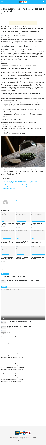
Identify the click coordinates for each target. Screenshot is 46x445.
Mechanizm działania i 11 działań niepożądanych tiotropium (21, 225)
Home (2, 6)
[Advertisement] (23, 17)
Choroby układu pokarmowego (38, 221)
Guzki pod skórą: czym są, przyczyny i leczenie (22, 258)
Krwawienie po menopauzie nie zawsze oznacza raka (38, 241)
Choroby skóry (5, 254)
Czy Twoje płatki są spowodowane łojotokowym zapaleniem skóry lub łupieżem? (23, 280)
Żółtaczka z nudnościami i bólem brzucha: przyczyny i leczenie (37, 225)
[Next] (24, 265)
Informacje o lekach (21, 221)
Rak (3, 221)
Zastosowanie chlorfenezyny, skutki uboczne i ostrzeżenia (14, 276)
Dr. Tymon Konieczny (6, 13)
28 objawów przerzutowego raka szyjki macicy (7, 224)
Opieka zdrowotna (7, 6)
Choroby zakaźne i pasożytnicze (35, 254)
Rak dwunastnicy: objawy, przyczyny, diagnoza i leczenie (22, 241)
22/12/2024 (14, 13)
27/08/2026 (3, 226)
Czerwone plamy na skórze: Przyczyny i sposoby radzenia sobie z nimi (7, 258)
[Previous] (22, 265)
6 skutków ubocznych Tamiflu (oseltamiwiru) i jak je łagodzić (8, 241)
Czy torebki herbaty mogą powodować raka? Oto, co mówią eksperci (17, 184)
